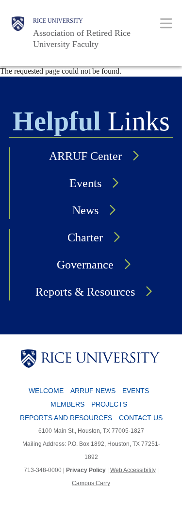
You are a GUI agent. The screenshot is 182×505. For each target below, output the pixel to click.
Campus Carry (91, 483)
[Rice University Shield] (18, 33)
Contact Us (141, 418)
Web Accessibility (133, 470)
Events (85, 183)
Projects (109, 404)
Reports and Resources (66, 418)
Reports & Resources (85, 291)
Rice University (58, 20)
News (85, 210)
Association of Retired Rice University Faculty (82, 38)
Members (67, 404)
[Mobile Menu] (166, 23)
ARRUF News (93, 391)
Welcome (46, 391)
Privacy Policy (86, 470)
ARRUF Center (85, 156)
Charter (85, 237)
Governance (85, 264)
